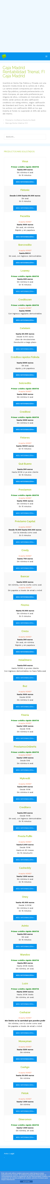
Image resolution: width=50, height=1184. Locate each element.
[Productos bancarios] (4, 56)
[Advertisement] (25, 26)
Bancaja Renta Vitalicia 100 (16, 123)
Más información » (25, 208)
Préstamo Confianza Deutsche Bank (20, 120)
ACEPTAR (26, 1181)
